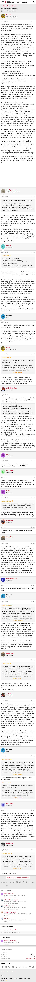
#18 (34, 850)
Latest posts (5, 938)
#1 (34, 21)
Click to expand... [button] (18, 372)
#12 (34, 585)
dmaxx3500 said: (6, 501)
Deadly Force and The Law (11, 909)
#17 (34, 810)
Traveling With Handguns (11, 903)
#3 (34, 252)
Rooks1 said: (5, 256)
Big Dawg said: (6, 853)
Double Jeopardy (9, 906)
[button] (2, 976)
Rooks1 (4, 11)
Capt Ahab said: (6, 605)
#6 (34, 395)
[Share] (32, 22)
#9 (34, 497)
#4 (34, 322)
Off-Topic (6, 915)
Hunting (6, 922)
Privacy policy (22, 978)
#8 (34, 477)
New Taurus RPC (9, 893)
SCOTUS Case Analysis (11, 900)
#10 (34, 527)
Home (3, 980)
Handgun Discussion (9, 897)
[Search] (34, 2)
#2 (34, 196)
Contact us (4, 978)
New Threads (6, 891)
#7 (34, 461)
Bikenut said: (5, 357)
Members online (7, 927)
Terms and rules (13, 978)
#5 (34, 354)
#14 (34, 660)
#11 (34, 543)
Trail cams (7, 918)
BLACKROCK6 (30, 958)
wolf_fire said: (6, 759)
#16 (34, 756)
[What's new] (30, 2)
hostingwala (4, 930)
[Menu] (2, 2)
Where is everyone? (10, 912)
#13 (34, 601)
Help (28, 978)
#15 (34, 701)
